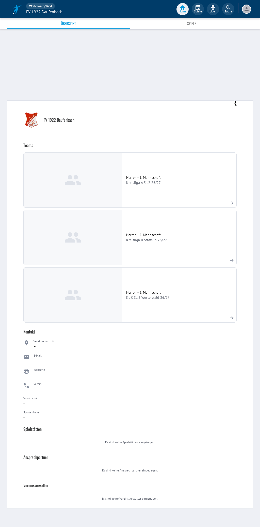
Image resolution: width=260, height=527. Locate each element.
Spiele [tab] (191, 23)
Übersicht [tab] (68, 23)
